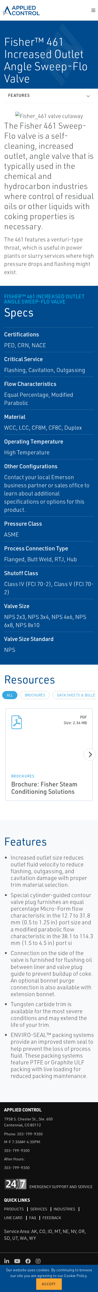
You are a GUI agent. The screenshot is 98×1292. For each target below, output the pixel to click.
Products (14, 1209)
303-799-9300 (30, 1134)
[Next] (90, 754)
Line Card (13, 1217)
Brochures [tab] (35, 695)
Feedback (51, 1217)
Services (38, 1209)
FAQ (32, 1217)
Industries (64, 1209)
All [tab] (10, 695)
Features (19, 95)
